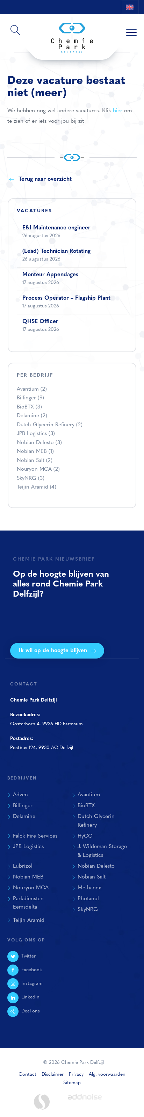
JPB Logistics (36, 433)
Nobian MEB (35, 451)
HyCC (85, 836)
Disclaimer (53, 1074)
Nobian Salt (34, 460)
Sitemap (72, 1083)
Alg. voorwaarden (107, 1074)
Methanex (89, 888)
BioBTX (29, 407)
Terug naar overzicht (45, 179)
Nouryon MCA (38, 469)
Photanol (88, 899)
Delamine (32, 416)
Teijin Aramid (36, 487)
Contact (27, 1074)
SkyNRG (30, 478)
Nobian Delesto (39, 443)
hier (117, 111)
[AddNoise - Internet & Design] (84, 1102)
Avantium (32, 389)
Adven (20, 795)
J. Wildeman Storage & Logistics (102, 851)
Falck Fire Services (35, 836)
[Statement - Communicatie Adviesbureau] (41, 1102)
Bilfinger (30, 398)
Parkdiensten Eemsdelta (28, 903)
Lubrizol (23, 866)
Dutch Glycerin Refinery (49, 425)
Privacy (76, 1074)
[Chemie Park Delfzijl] (72, 32)
